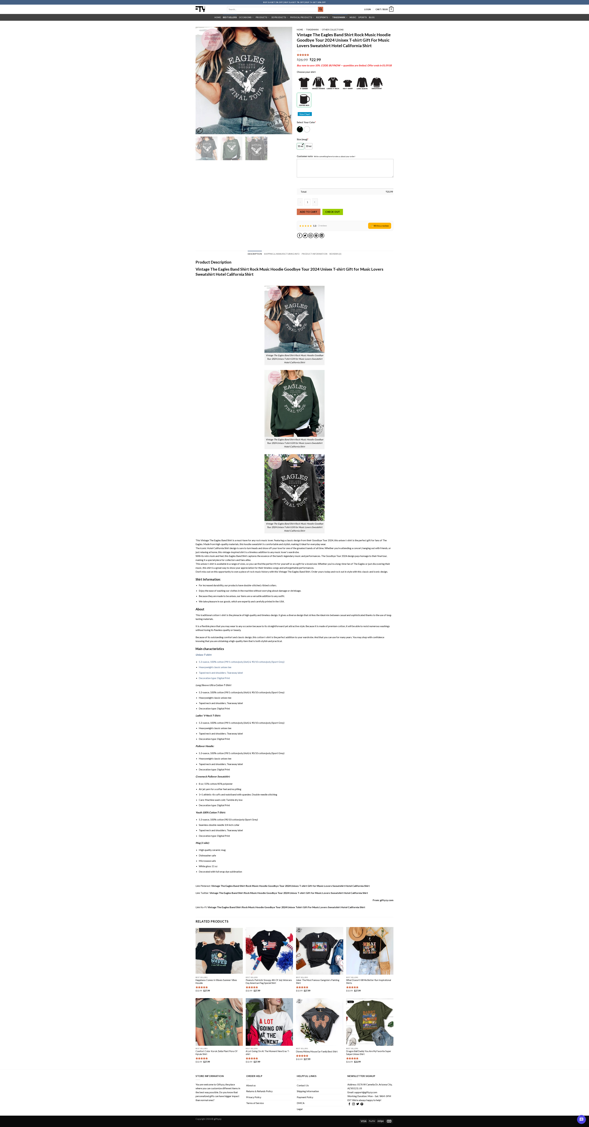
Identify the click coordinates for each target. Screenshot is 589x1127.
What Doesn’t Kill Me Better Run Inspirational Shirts (368, 981)
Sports (362, 17)
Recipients (322, 17)
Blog (372, 17)
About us (251, 1085)
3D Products (278, 17)
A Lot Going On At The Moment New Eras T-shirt (268, 1052)
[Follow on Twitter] (357, 1104)
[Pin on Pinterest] (316, 235)
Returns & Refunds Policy (259, 1091)
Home (217, 17)
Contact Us (303, 1085)
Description (255, 254)
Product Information (314, 254)
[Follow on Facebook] (349, 1104)
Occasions (245, 17)
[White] (307, 129)
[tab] (255, 254)
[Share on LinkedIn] (321, 235)
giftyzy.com (386, 900)
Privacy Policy (253, 1097)
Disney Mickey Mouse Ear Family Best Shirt (317, 1051)
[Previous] (201, 80)
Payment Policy (305, 1097)
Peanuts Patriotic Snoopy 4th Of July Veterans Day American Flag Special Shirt (269, 981)
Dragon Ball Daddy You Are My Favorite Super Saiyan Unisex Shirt (368, 1052)
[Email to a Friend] (310, 235)
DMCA (300, 1103)
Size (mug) (302, 139)
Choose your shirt (306, 72)
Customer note (305, 156)
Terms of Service (255, 1103)
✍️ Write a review (380, 225)
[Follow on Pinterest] (361, 1104)
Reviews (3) (335, 254)
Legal (299, 1108)
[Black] (300, 129)
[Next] (286, 80)
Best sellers (230, 17)
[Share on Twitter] (305, 235)
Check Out (332, 211)
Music (353, 17)
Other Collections (333, 29)
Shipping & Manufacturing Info (282, 254)
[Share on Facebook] (299, 235)
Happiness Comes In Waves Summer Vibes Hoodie (216, 981)
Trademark (338, 17)
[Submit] (320, 9)
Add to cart (308, 211)
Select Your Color (306, 122)
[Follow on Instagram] (353, 1104)
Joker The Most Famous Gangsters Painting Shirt (317, 981)
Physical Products (301, 17)
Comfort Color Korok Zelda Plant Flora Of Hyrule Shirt (216, 1052)
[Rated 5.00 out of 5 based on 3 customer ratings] (345, 55)
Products (261, 17)
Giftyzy (220, 1084)
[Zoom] (200, 131)
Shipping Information (308, 1091)
